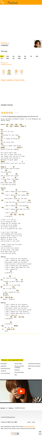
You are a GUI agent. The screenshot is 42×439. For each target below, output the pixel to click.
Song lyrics (4, 62)
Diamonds (3, 366)
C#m (7, 56)
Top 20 (16, 74)
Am (13, 58)
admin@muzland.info (29, 426)
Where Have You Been (34, 366)
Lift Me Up (3, 371)
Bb (6, 170)
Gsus (22, 126)
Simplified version (6, 64)
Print (22, 74)
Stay (16, 375)
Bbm (19, 58)
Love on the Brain (5, 373)
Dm (13, 56)
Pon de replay (18, 363)
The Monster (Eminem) (34, 363)
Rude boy (17, 370)
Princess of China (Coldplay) (19, 366)
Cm (7, 124)
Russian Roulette (19, 372)
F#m (37, 56)
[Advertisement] (21, 23)
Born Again (4, 363)
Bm (25, 58)
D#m (19, 56)
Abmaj (16, 126)
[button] (21, 391)
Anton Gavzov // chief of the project (17, 116)
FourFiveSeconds (5, 368)
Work (29, 368)
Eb (4, 177)
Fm (31, 56)
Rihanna (4, 43)
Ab (7, 126)
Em (25, 56)
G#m (7, 58)
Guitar (3, 74)
